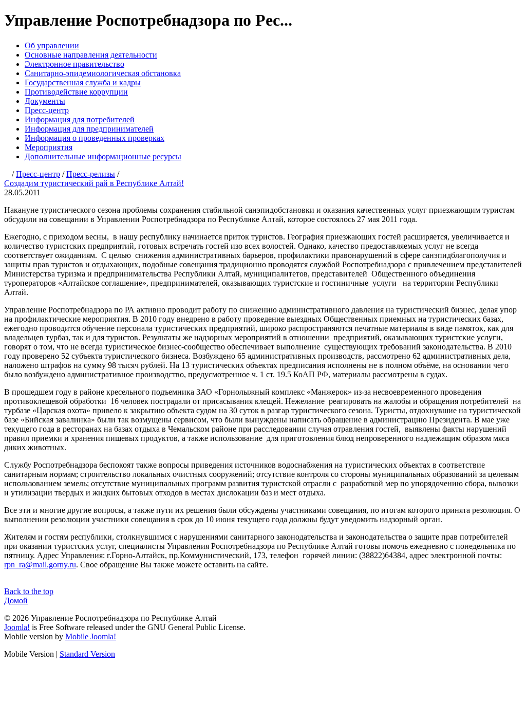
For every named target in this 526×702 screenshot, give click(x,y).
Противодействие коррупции (76, 91)
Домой (16, 600)
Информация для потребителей (80, 119)
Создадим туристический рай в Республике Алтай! (94, 183)
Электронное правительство (74, 64)
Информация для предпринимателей (89, 128)
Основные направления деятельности (91, 54)
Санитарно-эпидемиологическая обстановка (103, 73)
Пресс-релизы (90, 174)
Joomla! (17, 627)
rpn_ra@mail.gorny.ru (40, 564)
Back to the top (28, 591)
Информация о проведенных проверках (94, 138)
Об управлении (52, 45)
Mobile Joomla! (90, 636)
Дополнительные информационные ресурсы (103, 156)
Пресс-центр (47, 110)
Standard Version (87, 654)
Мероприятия (48, 147)
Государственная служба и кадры (83, 82)
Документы (45, 101)
